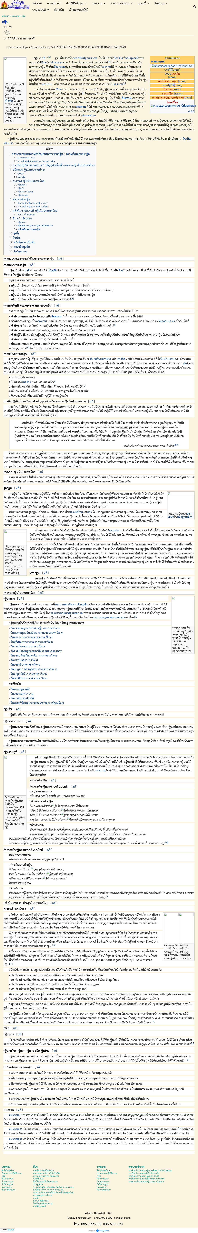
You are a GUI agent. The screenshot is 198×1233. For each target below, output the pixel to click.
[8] (166, 842)
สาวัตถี (121, 359)
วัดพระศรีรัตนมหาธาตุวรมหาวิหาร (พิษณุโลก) (37, 703)
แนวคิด (176, 73)
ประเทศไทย (89, 115)
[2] (124, 83)
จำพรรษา (57, 62)
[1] (110, 61)
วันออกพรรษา (166, 321)
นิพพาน (168, 89)
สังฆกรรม (59, 67)
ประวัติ (168, 69)
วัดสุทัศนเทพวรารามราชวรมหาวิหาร (32, 642)
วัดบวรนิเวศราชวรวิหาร (24, 660)
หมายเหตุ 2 (15, 1129)
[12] (179, 1128)
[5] (178, 444)
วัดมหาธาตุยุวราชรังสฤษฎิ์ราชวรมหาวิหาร (35, 628)
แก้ (60, 259)
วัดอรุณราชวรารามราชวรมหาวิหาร (31, 637)
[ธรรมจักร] (172, 65)
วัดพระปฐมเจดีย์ (20, 689)
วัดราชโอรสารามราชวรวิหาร (28, 646)
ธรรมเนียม (168, 93)
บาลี (42, 58)
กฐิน (10, 26)
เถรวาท (92, 58)
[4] (175, 444)
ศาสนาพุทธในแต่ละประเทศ (168, 97)
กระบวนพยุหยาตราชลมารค (66, 613)
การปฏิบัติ (168, 85)
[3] (72, 298)
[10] (54, 945)
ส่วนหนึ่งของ (172, 58)
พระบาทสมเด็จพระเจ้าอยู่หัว (71, 604)
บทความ (15, 16)
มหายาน (46, 84)
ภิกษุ (43, 62)
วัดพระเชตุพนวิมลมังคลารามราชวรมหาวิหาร (37, 632)
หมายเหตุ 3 (15, 1139)
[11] (192, 1043)
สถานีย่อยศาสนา (186, 105)
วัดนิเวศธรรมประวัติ (22, 698)
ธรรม (168, 73)
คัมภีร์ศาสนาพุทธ (168, 81)
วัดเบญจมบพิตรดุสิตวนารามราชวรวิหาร (34, 669)
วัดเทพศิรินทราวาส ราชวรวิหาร (29, 678)
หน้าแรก (6, 16)
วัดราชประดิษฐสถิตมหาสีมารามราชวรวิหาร (36, 651)
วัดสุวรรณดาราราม (22, 693)
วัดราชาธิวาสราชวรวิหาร (25, 664)
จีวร (58, 89)
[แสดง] (176, 69)
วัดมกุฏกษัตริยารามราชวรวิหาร (29, 674)
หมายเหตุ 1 (15, 1115)
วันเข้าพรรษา (168, 359)
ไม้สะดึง (52, 270)
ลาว (89, 512)
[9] (107, 896)
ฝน (185, 363)
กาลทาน (81, 106)
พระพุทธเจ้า (132, 58)
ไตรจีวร (118, 58)
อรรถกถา (114, 530)
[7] (135, 616)
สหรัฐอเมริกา (184, 517)
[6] (100, 538)
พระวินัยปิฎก (80, 58)
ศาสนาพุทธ (157, 61)
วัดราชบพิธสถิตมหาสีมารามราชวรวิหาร (34, 655)
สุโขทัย (8, 100)
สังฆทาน (126, 98)
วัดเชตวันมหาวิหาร (100, 359)
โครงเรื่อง (172, 102)
